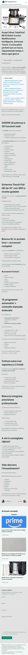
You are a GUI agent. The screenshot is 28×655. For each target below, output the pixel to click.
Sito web (4, 610)
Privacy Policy (11, 653)
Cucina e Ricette (7, 63)
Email (3, 603)
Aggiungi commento (7, 616)
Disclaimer (4, 653)
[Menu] (25, 2)
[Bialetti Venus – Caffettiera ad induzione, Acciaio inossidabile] (14, 568)
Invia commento (7, 637)
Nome (3, 597)
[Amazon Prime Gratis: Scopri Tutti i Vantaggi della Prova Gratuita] (14, 521)
